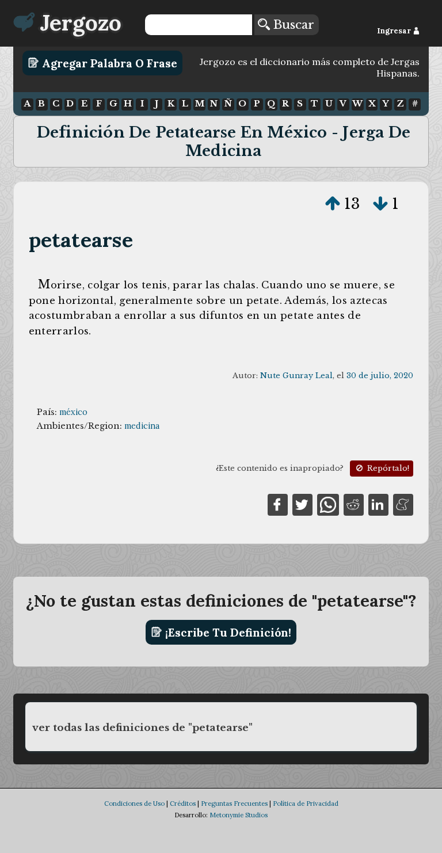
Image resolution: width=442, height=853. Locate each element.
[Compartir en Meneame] (403, 503)
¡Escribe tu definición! (226, 632)
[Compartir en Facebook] (278, 503)
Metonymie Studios (238, 815)
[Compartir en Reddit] (354, 503)
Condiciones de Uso (134, 803)
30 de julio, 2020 (379, 375)
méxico (73, 412)
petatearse (81, 240)
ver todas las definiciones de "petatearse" (142, 727)
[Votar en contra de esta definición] (380, 204)
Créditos (183, 803)
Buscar (292, 24)
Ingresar (395, 31)
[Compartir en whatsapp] (327, 503)
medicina (141, 426)
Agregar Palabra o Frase (108, 63)
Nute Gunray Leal (296, 375)
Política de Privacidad (305, 803)
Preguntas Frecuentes (234, 803)
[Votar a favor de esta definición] (332, 204)
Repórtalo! (387, 468)
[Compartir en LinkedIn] (378, 503)
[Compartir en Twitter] (302, 503)
